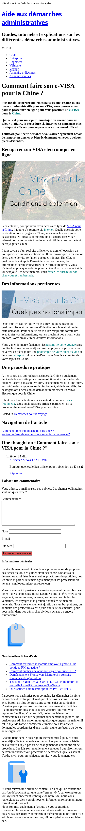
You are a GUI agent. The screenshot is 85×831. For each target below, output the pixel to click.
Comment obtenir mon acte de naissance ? (28, 430)
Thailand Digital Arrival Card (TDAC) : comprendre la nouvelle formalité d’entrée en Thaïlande (43, 683)
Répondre (15, 473)
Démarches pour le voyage (30, 414)
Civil (12, 54)
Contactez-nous (63, 827)
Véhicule (15, 65)
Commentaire (11, 498)
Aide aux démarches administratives (32, 18)
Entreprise (15, 58)
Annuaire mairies (20, 76)
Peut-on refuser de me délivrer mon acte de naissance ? (36, 434)
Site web (7, 546)
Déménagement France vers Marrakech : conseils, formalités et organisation (40, 676)
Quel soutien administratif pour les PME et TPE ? (40, 688)
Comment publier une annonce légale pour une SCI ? (42, 671)
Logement (15, 62)
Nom (5, 531)
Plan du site (43, 827)
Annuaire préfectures (22, 72)
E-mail (6, 538)
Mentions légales (22, 827)
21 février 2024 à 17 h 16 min (28, 460)
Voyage (14, 69)
